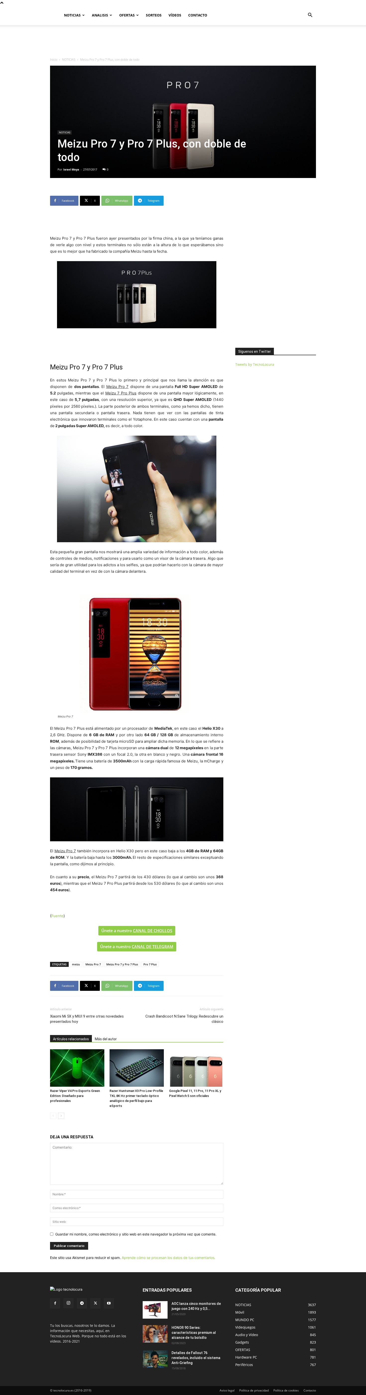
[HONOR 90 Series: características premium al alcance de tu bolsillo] (155, 1334)
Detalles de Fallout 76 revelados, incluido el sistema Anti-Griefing (196, 1358)
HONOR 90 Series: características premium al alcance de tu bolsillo (194, 1333)
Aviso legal (227, 1390)
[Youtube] (109, 1303)
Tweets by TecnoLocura (254, 364)
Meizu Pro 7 (93, 964)
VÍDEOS (175, 15)
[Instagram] (68, 1303)
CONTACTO (197, 15)
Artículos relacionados (71, 1039)
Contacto (310, 1390)
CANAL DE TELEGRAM (152, 946)
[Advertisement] (183, 42)
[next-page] (61, 1116)
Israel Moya (71, 169)
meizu (76, 964)
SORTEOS (154, 15)
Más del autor (106, 1039)
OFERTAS (127, 15)
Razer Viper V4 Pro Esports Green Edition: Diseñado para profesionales (75, 1096)
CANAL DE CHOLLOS (152, 930)
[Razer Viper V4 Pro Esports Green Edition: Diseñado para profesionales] (77, 1068)
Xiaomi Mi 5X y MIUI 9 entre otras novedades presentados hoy (87, 1019)
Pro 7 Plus (150, 964)
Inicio (53, 59)
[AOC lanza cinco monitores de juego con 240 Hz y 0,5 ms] (155, 1310)
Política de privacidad (254, 1390)
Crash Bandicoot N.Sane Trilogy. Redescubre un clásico (184, 1019)
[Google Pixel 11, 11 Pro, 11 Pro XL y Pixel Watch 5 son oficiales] (196, 1068)
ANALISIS (100, 15)
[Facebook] (55, 1303)
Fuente (57, 915)
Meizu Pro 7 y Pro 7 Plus (122, 964)
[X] (95, 1303)
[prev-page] (53, 1116)
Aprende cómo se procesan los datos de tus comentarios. (168, 1257)
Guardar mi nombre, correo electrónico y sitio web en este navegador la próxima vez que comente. (135, 1234)
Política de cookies (286, 1390)
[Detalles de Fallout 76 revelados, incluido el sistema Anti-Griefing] (155, 1359)
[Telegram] (82, 1303)
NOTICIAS (72, 15)
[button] (310, 15)
